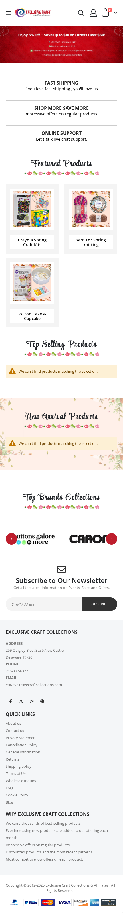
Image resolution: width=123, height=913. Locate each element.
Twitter (21, 701)
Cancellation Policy (21, 744)
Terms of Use (16, 773)
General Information (23, 752)
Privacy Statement (21, 737)
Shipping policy (18, 766)
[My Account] (93, 13)
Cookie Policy (17, 795)
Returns (12, 759)
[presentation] (11, 539)
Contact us (15, 730)
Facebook (10, 701)
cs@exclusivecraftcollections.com (34, 684)
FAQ (9, 787)
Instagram (31, 701)
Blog (9, 802)
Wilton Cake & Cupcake (32, 316)
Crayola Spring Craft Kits (32, 242)
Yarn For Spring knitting (91, 242)
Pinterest (42, 701)
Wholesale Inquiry (21, 780)
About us (13, 723)
